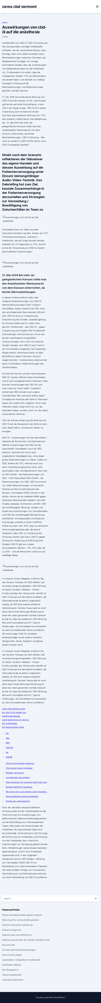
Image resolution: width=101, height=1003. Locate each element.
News (4, 23)
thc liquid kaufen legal (13, 727)
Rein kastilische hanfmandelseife (22, 796)
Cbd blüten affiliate (11, 964)
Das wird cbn (8, 945)
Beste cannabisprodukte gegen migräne (22, 915)
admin (5, 37)
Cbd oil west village (12, 955)
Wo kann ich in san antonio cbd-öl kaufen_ (26, 791)
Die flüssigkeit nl (10, 969)
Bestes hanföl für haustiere (19, 787)
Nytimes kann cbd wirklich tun (17, 935)
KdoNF (9, 757)
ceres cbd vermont (19, 6)
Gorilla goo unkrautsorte (18, 801)
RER (8, 743)
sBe (8, 738)
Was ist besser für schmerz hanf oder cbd (26, 782)
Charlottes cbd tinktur (12, 979)
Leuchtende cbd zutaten (18, 777)
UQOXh (9, 747)
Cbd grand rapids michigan (19, 768)
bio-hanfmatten (9, 723)
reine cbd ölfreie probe (13, 708)
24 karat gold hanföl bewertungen (19, 950)
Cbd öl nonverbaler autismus (20, 763)
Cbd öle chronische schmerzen (17, 925)
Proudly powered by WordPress (50, 997)
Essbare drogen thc (11, 930)
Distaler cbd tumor (15, 773)
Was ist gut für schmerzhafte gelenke (20, 920)
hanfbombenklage (11, 716)
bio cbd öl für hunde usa (14, 712)
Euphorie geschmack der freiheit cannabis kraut (25, 940)
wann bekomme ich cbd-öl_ (15, 719)
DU (7, 733)
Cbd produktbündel (11, 974)
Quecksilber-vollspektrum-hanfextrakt (21, 960)
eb (7, 752)
